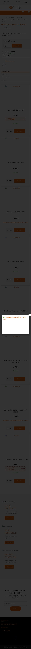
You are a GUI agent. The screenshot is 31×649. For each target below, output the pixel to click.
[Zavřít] (30, 315)
